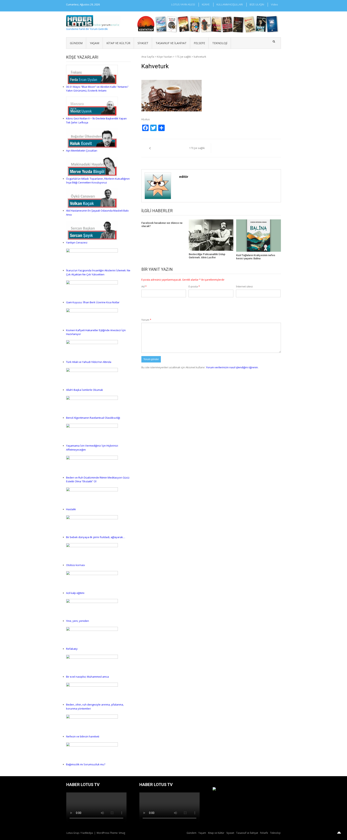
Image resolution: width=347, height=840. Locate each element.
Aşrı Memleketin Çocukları (81, 150)
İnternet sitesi (244, 286)
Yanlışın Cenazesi (76, 242)
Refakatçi (72, 649)
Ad (144, 286)
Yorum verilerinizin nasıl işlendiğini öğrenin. (232, 367)
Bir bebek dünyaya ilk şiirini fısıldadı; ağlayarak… (95, 537)
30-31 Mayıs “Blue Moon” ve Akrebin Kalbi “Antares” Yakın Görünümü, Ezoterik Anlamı (97, 89)
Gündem (76, 43)
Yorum (146, 320)
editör (183, 177)
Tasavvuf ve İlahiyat (171, 43)
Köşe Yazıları (164, 56)
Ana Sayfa (147, 56)
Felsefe (199, 43)
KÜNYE (206, 4)
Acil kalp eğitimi (75, 593)
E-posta (194, 286)
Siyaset (143, 43)
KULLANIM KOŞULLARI (229, 4)
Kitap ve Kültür (118, 43)
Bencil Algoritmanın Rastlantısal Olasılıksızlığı (93, 417)
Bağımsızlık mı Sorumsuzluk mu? (85, 764)
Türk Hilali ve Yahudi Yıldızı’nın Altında (88, 362)
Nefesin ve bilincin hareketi (82, 736)
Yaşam (94, 43)
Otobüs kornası (75, 565)
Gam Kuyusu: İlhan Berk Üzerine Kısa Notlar (92, 302)
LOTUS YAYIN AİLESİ (183, 4)
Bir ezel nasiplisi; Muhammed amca (87, 676)
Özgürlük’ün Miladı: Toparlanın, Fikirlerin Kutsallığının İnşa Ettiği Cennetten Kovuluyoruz (98, 180)
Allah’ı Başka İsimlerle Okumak (84, 390)
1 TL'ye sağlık (183, 56)
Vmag (122, 833)
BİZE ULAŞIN (257, 4)
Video (274, 4)
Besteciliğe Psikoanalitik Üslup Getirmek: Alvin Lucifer (207, 256)
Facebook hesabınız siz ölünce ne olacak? (162, 224)
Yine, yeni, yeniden (77, 621)
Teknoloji (219, 43)
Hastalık (71, 509)
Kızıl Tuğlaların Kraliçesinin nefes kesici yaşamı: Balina (255, 257)
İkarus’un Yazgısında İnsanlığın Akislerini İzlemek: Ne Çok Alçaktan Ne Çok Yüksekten (98, 272)
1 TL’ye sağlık (197, 148)
